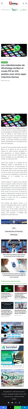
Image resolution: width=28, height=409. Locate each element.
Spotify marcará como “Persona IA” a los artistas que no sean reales (6, 296)
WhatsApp (14, 234)
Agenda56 (10, 394)
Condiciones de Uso (8, 396)
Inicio (3, 59)
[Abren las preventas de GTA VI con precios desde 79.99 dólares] (21, 305)
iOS (14, 228)
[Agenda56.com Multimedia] (14, 3)
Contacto (14, 398)
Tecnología (8, 59)
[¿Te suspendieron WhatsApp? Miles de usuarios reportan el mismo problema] (7, 305)
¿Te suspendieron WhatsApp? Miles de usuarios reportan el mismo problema (6, 312)
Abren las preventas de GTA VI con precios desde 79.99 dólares (21, 312)
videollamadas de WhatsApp (14, 231)
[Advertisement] (14, 29)
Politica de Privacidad (19, 396)
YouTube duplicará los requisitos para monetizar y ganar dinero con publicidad (21, 296)
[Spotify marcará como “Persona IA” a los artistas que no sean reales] (7, 288)
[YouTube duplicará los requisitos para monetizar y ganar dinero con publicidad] (21, 288)
